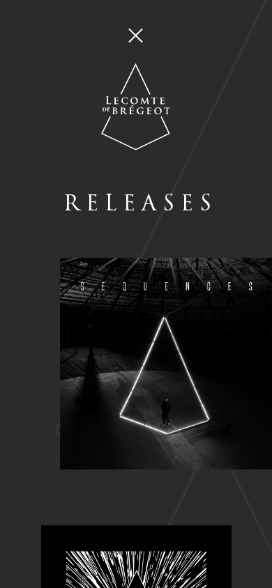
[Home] (136, 72)
